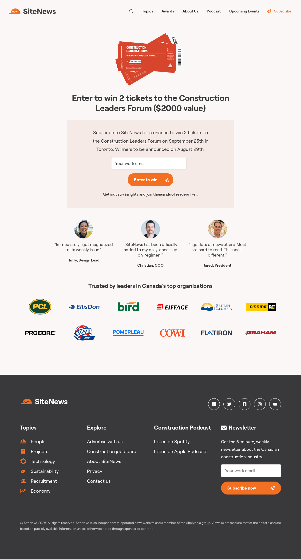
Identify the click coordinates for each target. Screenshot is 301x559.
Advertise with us (105, 441)
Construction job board (111, 451)
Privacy (94, 471)
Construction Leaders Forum (131, 141)
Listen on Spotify (172, 441)
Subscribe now (241, 488)
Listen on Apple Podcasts (180, 451)
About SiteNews (104, 461)
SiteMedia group (198, 523)
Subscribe (282, 11)
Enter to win (146, 179)
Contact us (99, 481)
